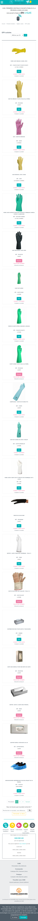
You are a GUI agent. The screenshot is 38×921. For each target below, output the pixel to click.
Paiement (21, 871)
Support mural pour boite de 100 (19, 742)
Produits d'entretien (11, 23)
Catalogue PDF (14, 871)
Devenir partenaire (14, 882)
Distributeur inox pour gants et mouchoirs (19, 629)
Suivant (28, 801)
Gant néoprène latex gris (19, 250)
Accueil (3, 23)
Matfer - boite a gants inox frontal (19, 704)
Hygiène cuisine (20, 23)
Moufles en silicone (19, 515)
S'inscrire (23, 2)
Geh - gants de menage (19, 136)
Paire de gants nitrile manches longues (19, 326)
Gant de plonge (19, 288)
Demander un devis (19, 813)
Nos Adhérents (22, 866)
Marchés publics (23, 877)
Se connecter (16, 2)
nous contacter (22, 843)
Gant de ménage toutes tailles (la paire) (19, 98)
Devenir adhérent (24, 882)
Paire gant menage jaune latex (19, 61)
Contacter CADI (14, 877)
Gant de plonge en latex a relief (19, 439)
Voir (19, 71)
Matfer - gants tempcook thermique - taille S (19, 553)
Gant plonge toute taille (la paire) (19, 363)
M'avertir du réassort (19, 265)
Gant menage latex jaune (19, 174)
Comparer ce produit (19, 75)
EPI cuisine (27, 23)
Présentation (15, 866)
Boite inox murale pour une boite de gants (19, 666)
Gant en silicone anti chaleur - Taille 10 (19, 591)
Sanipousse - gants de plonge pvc (19, 401)
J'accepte (23, 917)
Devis (26, 871)
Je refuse (14, 917)
